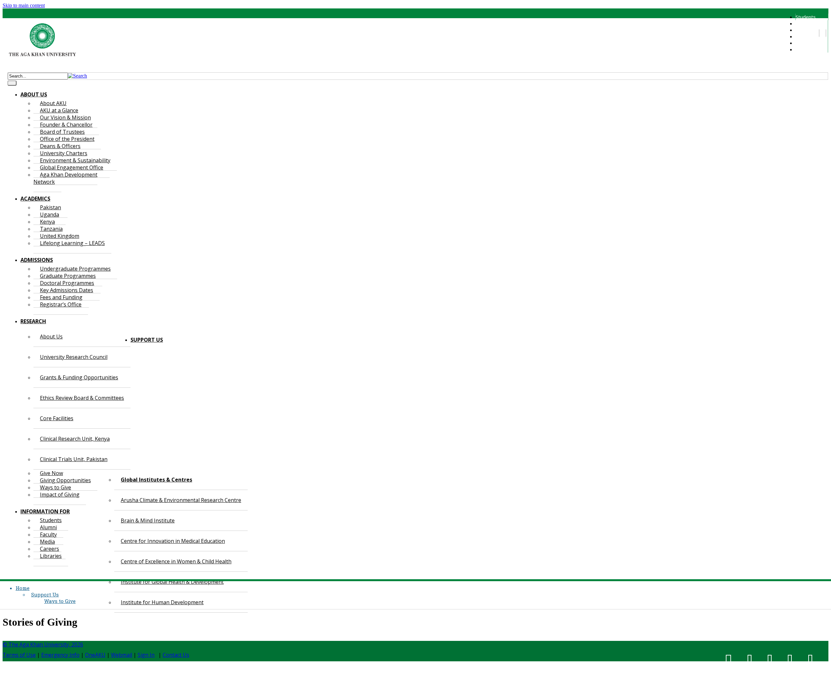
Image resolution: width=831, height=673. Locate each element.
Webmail (121, 654)
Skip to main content (24, 5)
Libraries (805, 49)
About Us (51, 336)
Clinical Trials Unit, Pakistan (73, 459)
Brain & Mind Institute (148, 520)
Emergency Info (60, 654)
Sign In (146, 654)
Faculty (803, 30)
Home (23, 588)
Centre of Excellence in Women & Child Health (176, 561)
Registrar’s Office (60, 304)
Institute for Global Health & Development (172, 581)
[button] (77, 76)
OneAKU (95, 654)
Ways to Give (60, 601)
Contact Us (176, 654)
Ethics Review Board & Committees (82, 397)
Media (802, 36)
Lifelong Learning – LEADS (72, 243)
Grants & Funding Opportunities (79, 377)
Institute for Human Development (162, 602)
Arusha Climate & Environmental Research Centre (181, 500)
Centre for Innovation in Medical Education (173, 541)
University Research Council (73, 357)
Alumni (802, 23)
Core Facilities (56, 418)
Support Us (45, 594)
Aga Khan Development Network (65, 178)
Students (806, 17)
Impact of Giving (60, 494)
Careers (804, 43)
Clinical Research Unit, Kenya (75, 438)
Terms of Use (19, 654)
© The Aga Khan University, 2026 (43, 644)
